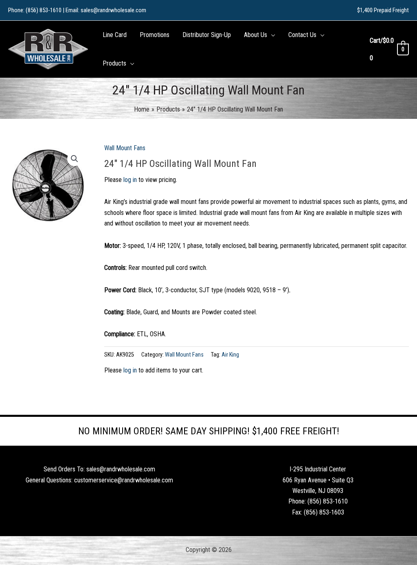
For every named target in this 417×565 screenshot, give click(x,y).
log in (130, 180)
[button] (271, 35)
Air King (230, 354)
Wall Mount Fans (124, 148)
